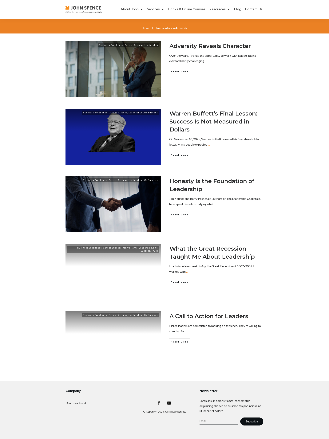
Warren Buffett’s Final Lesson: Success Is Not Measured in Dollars (213, 121)
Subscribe (252, 421)
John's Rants (130, 247)
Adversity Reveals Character (210, 45)
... (205, 61)
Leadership (151, 45)
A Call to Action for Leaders (208, 316)
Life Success (150, 112)
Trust (155, 250)
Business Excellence (111, 45)
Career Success (134, 45)
